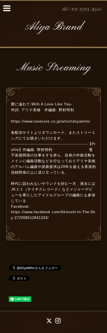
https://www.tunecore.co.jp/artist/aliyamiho (50, 121)
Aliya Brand (53, 27)
